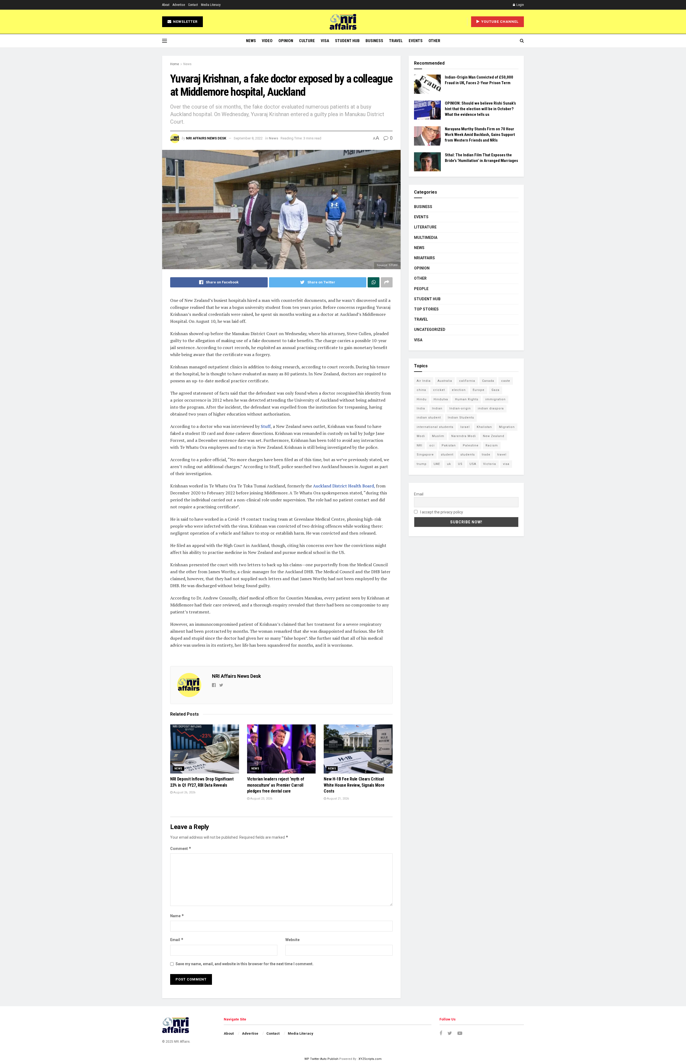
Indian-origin (460, 408)
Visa (325, 40)
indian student (429, 417)
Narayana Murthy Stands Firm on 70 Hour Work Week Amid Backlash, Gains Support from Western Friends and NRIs (480, 135)
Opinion (285, 40)
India (421, 408)
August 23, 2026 (260, 798)
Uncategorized (429, 329)
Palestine (471, 445)
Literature (425, 227)
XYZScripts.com (370, 1059)
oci (432, 445)
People (421, 289)
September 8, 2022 (248, 138)
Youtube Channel (499, 22)
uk (449, 464)
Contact (193, 5)
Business (374, 40)
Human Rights (466, 399)
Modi (421, 436)
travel (501, 454)
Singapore (425, 454)
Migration (507, 427)
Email (177, 939)
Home (174, 64)
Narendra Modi (463, 436)
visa (506, 464)
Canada (488, 381)
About (165, 5)
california (467, 381)
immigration (495, 399)
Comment (180, 848)
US (460, 464)
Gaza (495, 390)
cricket (439, 390)
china (421, 390)
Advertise (179, 5)
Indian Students (461, 417)
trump (422, 464)
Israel (465, 427)
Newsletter (184, 22)
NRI (419, 445)
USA (472, 464)
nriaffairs (424, 258)
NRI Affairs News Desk (206, 138)
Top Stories (426, 309)
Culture (307, 40)
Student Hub (347, 40)
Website (292, 940)
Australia (445, 381)
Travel (396, 40)
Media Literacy (211, 5)
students (467, 454)
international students (435, 427)
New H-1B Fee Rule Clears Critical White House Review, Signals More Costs (354, 785)
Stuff (266, 426)
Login (520, 5)
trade (486, 454)
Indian (437, 408)
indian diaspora (491, 408)
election (459, 390)
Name (177, 915)
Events (416, 40)
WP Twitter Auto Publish (321, 1059)
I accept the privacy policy (441, 512)
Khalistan (484, 427)
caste (505, 381)
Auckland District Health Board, (344, 486)
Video (267, 40)
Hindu (422, 399)
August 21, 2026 (337, 798)
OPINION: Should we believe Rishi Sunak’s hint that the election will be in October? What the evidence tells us (480, 109)
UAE (437, 464)
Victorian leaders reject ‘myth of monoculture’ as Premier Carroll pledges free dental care (275, 785)
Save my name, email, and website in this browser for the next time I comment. (245, 964)
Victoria (489, 464)
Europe (478, 390)
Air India (424, 381)
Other (434, 40)
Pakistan (449, 445)
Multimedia (425, 237)
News (251, 40)
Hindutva (441, 399)
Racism (492, 445)
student (447, 454)
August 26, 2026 (184, 792)
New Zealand (493, 436)
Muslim (438, 436)
